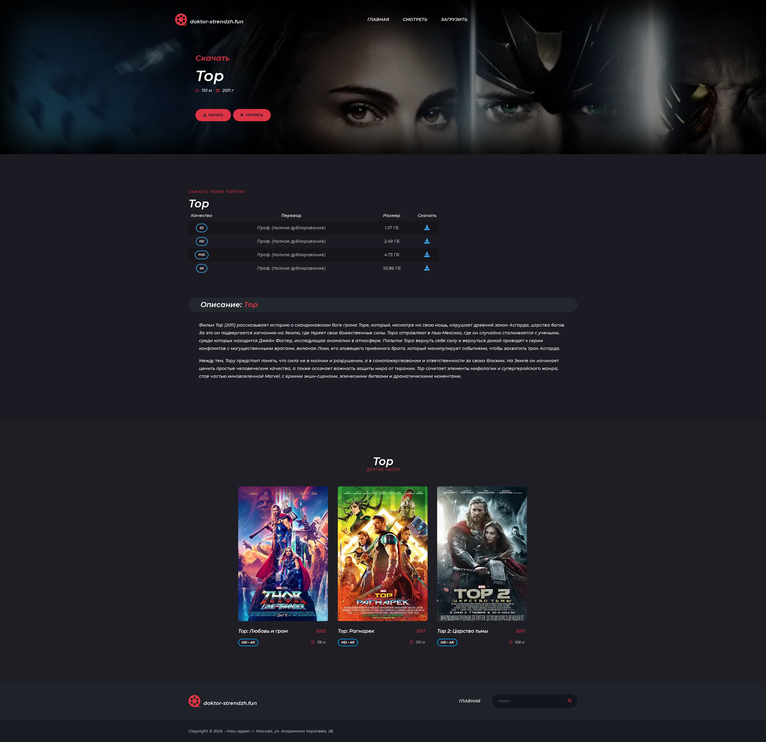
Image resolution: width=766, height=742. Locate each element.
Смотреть (415, 19)
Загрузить (454, 19)
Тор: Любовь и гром (263, 631)
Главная (378, 19)
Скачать (215, 115)
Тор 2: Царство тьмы (462, 631)
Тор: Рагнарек (356, 631)
